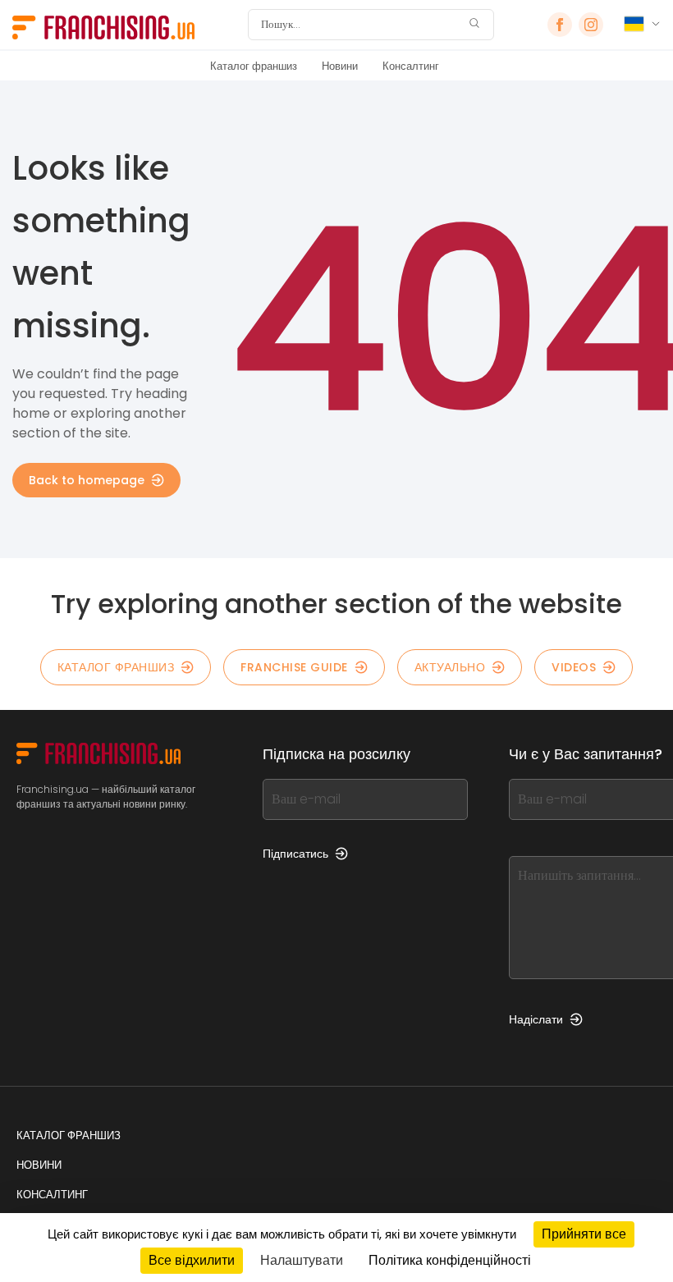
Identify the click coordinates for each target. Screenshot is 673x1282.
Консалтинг (410, 66)
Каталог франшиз (253, 66)
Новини (340, 66)
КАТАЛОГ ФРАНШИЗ (116, 667)
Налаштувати (301, 1260)
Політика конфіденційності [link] (450, 1260)
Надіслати (536, 1019)
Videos (574, 667)
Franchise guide (294, 667)
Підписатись (295, 853)
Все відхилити (192, 1260)
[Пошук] (474, 25)
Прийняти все (584, 1234)
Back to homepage (86, 480)
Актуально (450, 667)
